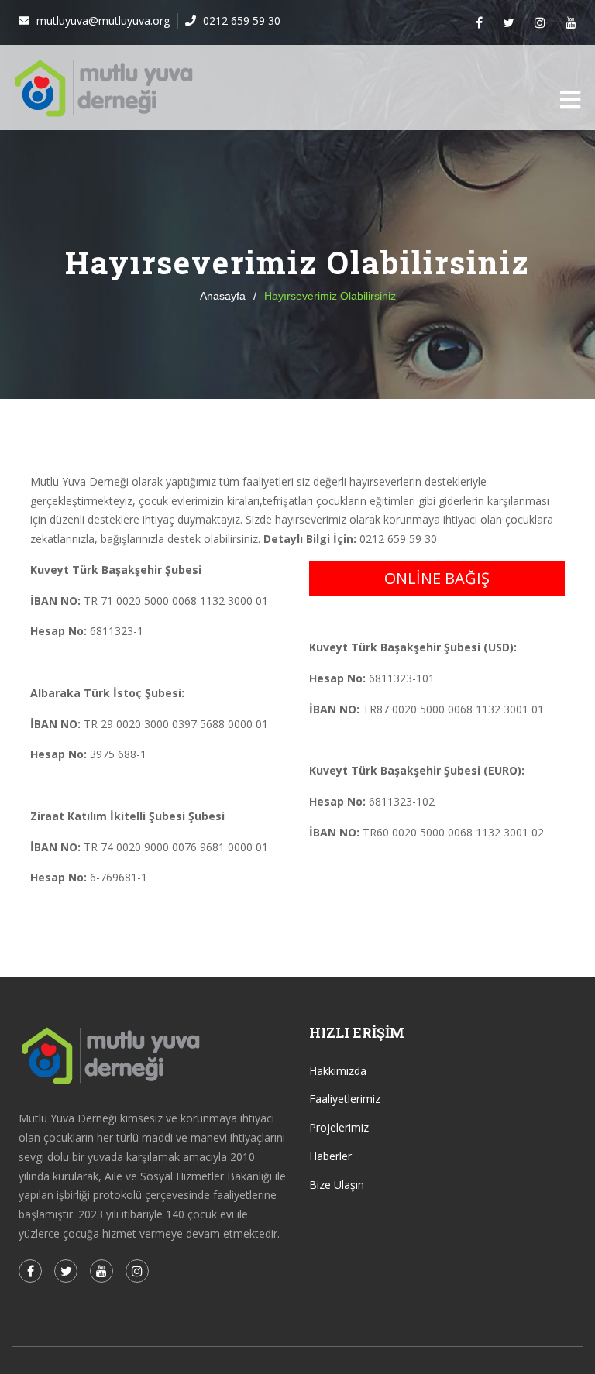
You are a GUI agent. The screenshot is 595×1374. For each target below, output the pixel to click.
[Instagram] (540, 22)
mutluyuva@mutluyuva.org (101, 20)
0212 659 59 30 (240, 20)
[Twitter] (508, 22)
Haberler (330, 1156)
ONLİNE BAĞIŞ (437, 578)
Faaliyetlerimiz (344, 1098)
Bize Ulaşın (336, 1184)
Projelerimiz (339, 1127)
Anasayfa (223, 296)
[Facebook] (479, 22)
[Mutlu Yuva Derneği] (104, 88)
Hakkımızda (337, 1070)
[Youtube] (571, 22)
